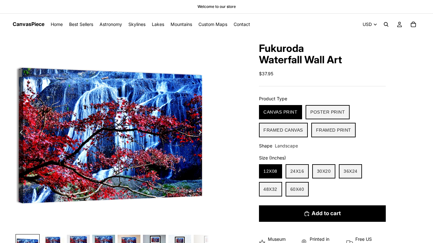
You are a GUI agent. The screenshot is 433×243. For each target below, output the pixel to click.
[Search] (386, 24)
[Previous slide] (20, 133)
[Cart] (413, 24)
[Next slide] (202, 133)
